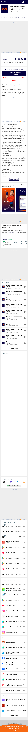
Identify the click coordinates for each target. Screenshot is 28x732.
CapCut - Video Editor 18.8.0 (13, 526)
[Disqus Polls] (14, 375)
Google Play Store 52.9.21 (12, 600)
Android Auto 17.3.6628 (12, 595)
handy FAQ (10, 232)
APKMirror (6, 2)
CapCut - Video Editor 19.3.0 (13, 574)
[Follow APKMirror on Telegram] (17, 482)
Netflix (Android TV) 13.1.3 (13, 690)
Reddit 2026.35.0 (10, 642)
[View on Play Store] (19, 59)
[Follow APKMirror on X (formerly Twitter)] (4, 482)
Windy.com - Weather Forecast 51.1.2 (15, 705)
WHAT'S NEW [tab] (5, 55)
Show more (13, 179)
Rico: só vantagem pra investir (16, 17)
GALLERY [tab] (20, 55)
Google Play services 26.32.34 (14, 621)
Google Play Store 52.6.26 (12, 558)
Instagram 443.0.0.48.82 (12, 632)
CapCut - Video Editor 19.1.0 (13, 531)
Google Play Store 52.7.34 (12, 547)
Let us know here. (17, 723)
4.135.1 (6, 239)
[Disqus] (14, 415)
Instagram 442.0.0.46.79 (12, 611)
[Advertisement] (14, 37)
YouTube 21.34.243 (11, 605)
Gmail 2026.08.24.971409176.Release (14, 684)
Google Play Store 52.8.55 (12, 563)
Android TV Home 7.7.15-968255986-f (16, 710)
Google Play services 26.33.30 (14, 627)
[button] (15, 59)
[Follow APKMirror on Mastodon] (11, 482)
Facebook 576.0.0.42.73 (12, 669)
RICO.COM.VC (15, 12)
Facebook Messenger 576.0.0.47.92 (11, 663)
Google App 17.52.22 (11, 674)
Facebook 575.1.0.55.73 (12, 658)
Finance (4, 59)
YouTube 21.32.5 (10, 553)
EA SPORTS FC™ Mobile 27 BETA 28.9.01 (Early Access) (13, 589)
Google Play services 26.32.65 (14, 647)
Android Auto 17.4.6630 (12, 616)
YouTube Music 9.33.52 (12, 569)
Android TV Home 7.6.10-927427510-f (12, 652)
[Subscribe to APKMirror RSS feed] (24, 482)
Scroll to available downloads (15, 73)
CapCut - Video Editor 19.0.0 (13, 537)
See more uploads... (14, 348)
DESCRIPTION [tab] (13, 55)
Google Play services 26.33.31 (14, 679)
